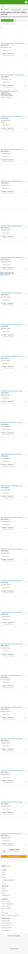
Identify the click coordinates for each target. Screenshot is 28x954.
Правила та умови (6, 901)
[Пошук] (26, 6)
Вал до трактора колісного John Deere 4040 (12, 43)
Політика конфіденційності (7, 903)
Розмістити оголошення (14, 856)
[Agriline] (1, 9)
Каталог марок (5, 913)
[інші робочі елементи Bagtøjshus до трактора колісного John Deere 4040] (14, 217)
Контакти (4, 877)
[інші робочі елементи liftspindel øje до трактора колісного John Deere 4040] (14, 172)
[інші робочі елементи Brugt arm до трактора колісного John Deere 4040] (14, 140)
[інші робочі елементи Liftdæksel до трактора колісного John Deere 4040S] (14, 347)
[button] (26, 2)
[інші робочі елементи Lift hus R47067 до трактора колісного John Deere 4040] (14, 107)
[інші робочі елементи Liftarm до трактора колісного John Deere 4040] (14, 284)
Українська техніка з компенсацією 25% (10, 915)
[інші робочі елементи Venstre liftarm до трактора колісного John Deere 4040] (14, 666)
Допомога (4, 874)
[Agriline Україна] (8, 2)
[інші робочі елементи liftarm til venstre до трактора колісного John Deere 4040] (14, 445)
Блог (3, 910)
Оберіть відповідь (6, 97)
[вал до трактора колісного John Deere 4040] (14, 34)
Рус (5, 883)
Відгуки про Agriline (6, 908)
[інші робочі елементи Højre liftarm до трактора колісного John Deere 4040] (14, 476)
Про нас (3, 872)
